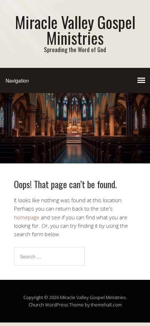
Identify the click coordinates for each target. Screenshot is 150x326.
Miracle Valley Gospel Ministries (75, 29)
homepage (26, 217)
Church (36, 305)
